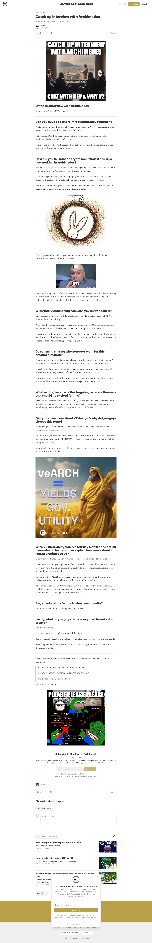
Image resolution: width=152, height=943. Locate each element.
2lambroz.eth (46, 25)
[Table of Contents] (2, 471)
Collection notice (91, 927)
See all (40, 894)
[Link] (32, 106)
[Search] (120, 4)
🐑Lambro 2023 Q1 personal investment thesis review (56, 861)
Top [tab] (38, 836)
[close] (97, 877)
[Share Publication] (124, 4)
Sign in (145, 4)
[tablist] (45, 808)
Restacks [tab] (50, 808)
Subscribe (134, 4)
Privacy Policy (92, 918)
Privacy (74, 927)
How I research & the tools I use (47, 846)
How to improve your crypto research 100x (58, 842)
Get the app (86, 933)
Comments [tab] (41, 808)
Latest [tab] (44, 836)
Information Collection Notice (75, 918)
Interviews (40, 13)
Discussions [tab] (52, 836)
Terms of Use (86, 915)
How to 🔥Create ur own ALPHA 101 (54, 858)
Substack (65, 938)
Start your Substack (70, 933)
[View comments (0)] (45, 33)
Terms (81, 927)
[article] (76, 847)
